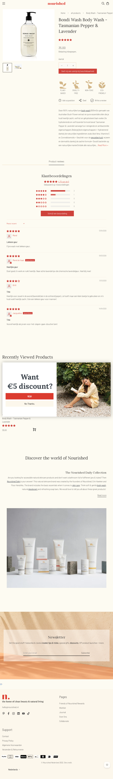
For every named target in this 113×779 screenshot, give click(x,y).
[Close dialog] (107, 365)
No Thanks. (29, 403)
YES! (29, 396)
